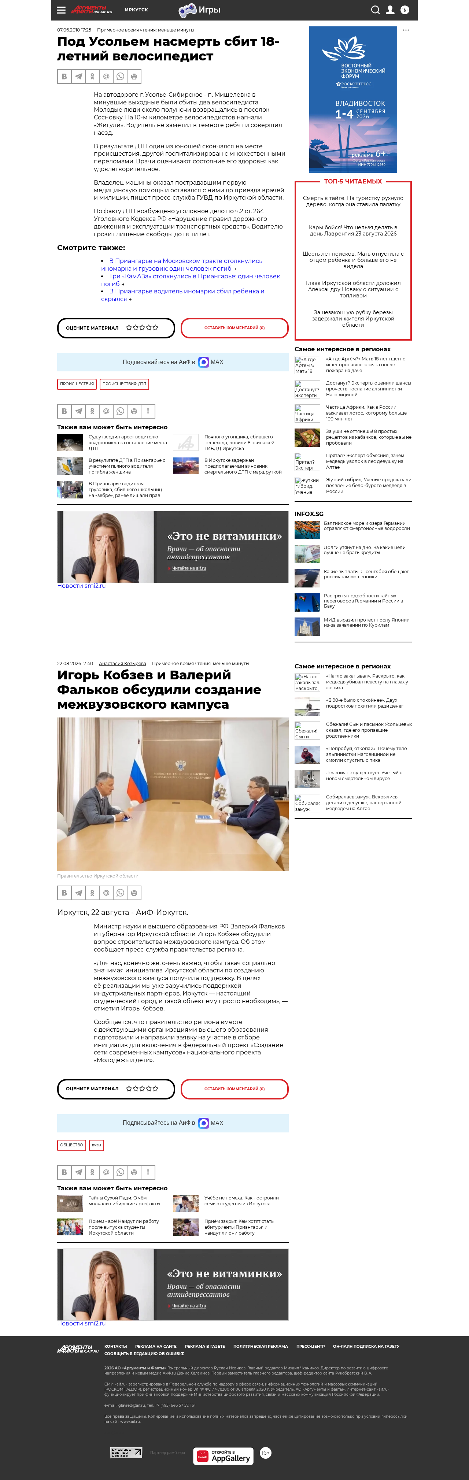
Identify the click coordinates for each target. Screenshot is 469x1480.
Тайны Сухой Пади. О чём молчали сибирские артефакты (124, 1200)
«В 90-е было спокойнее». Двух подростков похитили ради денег (364, 703)
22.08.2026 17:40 (75, 663)
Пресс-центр (310, 1346)
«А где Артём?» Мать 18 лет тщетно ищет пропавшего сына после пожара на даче (366, 364)
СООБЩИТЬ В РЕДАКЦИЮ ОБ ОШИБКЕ (144, 1353)
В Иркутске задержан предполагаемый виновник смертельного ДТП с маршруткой (243, 466)
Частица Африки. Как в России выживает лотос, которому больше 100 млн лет (366, 413)
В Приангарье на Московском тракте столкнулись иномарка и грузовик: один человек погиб (181, 264)
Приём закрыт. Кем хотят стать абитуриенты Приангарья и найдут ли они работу (239, 1227)
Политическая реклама (260, 1346)
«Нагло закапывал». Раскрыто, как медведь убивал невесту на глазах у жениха (367, 681)
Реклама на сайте (156, 1346)
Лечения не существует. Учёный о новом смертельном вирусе (364, 775)
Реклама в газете (205, 1346)
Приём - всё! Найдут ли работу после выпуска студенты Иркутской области (124, 1227)
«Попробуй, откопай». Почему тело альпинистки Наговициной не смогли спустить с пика (366, 754)
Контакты (115, 1346)
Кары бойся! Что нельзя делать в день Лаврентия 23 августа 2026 (353, 231)
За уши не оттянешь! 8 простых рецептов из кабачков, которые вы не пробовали (368, 437)
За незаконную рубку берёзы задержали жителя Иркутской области (353, 318)
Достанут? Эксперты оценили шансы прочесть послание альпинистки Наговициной (368, 388)
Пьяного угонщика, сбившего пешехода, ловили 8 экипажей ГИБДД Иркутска (239, 442)
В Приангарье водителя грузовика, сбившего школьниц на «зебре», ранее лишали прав (125, 489)
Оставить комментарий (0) (234, 328)
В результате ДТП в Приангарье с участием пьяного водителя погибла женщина (127, 466)
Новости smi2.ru (81, 585)
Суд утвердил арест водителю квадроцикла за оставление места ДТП (128, 442)
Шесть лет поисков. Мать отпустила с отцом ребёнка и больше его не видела (353, 260)
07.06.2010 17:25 (74, 30)
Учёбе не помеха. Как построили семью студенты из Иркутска (241, 1200)
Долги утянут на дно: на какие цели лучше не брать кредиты (365, 550)
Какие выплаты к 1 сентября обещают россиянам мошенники (366, 574)
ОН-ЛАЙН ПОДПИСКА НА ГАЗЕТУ (366, 1346)
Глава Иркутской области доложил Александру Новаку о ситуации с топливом (353, 289)
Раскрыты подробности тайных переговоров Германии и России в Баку (363, 601)
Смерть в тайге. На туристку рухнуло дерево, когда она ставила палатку (353, 201)
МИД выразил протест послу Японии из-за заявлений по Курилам (367, 622)
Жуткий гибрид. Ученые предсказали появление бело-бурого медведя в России (368, 485)
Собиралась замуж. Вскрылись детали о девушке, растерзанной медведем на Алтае (364, 802)
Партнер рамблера (167, 1452)
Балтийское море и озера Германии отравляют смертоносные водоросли (367, 526)
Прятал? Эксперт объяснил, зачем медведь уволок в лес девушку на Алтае (365, 461)
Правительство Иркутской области (98, 876)
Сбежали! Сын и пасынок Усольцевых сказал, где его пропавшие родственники (369, 730)
